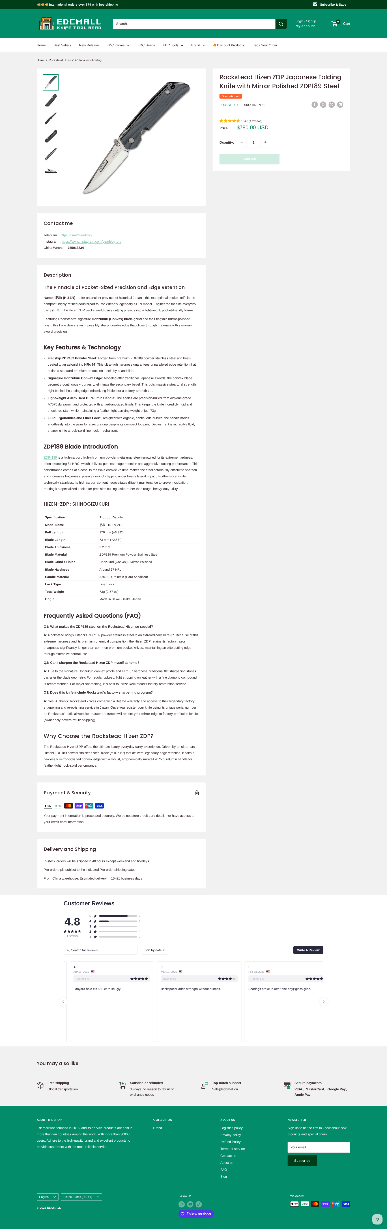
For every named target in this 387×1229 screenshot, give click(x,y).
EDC (56, 310)
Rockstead (228, 105)
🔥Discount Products (228, 45)
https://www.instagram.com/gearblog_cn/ (91, 241)
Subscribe (302, 1160)
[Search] (281, 24)
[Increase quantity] (265, 142)
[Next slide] (323, 1001)
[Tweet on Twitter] (332, 104)
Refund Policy (230, 1142)
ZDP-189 (50, 457)
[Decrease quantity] (241, 142)
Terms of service (232, 1149)
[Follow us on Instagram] (181, 1204)
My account (305, 26)
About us (226, 1162)
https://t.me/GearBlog (76, 235)
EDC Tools (170, 45)
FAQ (223, 1169)
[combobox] (154, 950)
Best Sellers (62, 45)
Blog (223, 1176)
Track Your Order (264, 45)
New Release (89, 45)
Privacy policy (230, 1135)
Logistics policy (231, 1128)
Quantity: (226, 142)
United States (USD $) (77, 1197)
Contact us (228, 1156)
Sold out (249, 159)
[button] (240, 121)
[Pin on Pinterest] (323, 104)
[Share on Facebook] (315, 104)
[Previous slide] (63, 1001)
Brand (195, 45)
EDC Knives (116, 45)
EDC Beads (146, 45)
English (44, 1197)
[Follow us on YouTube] (190, 1204)
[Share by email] (340, 104)
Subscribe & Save (333, 4)
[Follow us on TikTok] (199, 1204)
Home (41, 45)
